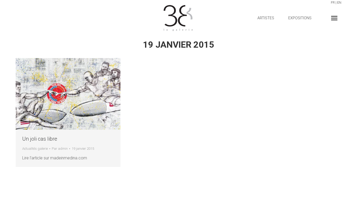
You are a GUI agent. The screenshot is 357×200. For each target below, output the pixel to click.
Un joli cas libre (39, 139)
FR (333, 2)
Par (60, 149)
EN (339, 2)
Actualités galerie (35, 149)
